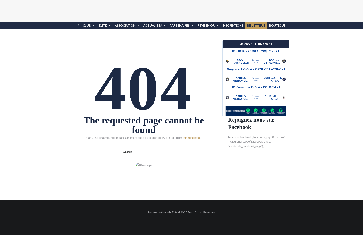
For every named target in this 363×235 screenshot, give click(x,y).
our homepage (192, 137)
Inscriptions (233, 25)
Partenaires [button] (180, 25)
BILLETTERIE (256, 25)
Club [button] (87, 25)
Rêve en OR (206, 25)
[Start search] (163, 152)
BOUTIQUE (277, 25)
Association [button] (125, 25)
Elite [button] (103, 25)
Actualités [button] (152, 25)
